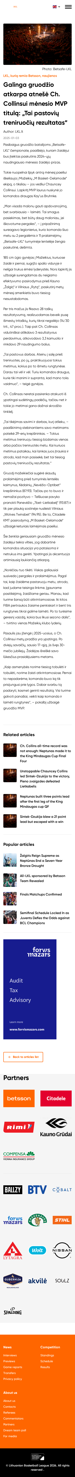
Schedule (46, 1361)
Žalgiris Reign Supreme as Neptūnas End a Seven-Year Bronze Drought (41, 861)
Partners (8, 1424)
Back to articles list (26, 1057)
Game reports (12, 1367)
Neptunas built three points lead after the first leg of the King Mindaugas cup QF (44, 801)
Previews (9, 1361)
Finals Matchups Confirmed (41, 894)
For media (10, 1436)
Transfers (9, 1373)
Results (45, 1367)
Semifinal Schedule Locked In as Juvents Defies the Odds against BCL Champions (45, 918)
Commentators (13, 1418)
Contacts (9, 1406)
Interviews (10, 1355)
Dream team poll (14, 1430)
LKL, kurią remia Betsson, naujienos (30, 76)
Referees (9, 1412)
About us (9, 1400)
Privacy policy (12, 1379)
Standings (47, 1355)
